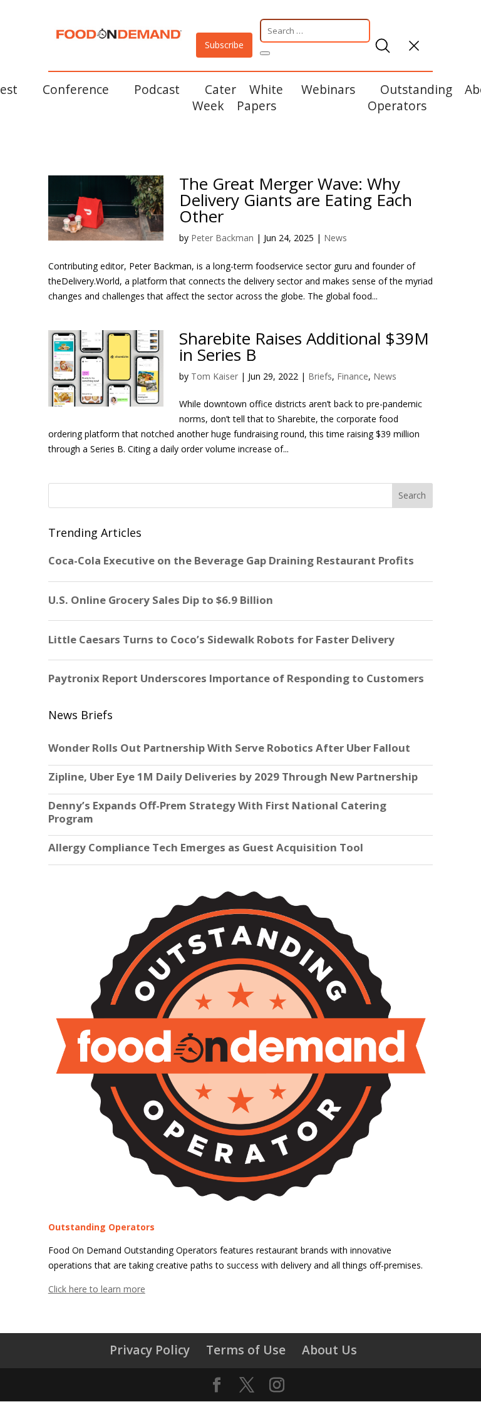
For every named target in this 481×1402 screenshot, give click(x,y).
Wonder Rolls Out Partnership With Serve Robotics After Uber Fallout (229, 748)
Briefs (320, 376)
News (335, 238)
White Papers (260, 97)
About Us (329, 1349)
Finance (352, 376)
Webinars (328, 89)
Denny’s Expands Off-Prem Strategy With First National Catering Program (217, 811)
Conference (76, 89)
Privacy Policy (150, 1349)
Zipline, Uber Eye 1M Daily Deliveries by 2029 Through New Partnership (234, 777)
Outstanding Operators (410, 97)
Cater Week (214, 97)
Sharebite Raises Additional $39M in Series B (304, 346)
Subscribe (224, 45)
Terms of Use (246, 1349)
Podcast (157, 89)
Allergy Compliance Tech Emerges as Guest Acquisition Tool (205, 847)
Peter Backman (222, 238)
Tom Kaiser (214, 376)
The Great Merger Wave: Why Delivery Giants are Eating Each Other (295, 199)
